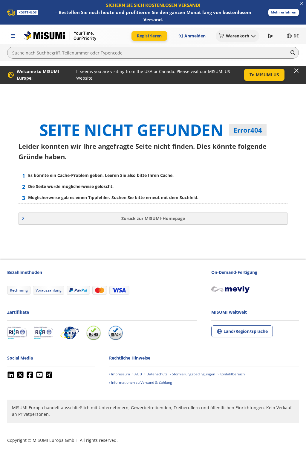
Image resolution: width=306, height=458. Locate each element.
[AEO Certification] (69, 332)
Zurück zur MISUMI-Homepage (153, 218)
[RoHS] (93, 332)
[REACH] (115, 332)
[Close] (296, 70)
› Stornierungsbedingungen (192, 374)
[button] (283, 12)
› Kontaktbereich (231, 374)
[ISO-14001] (43, 332)
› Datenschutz (155, 374)
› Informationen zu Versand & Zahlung (140, 382)
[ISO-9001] (17, 332)
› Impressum (119, 374)
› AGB (137, 374)
